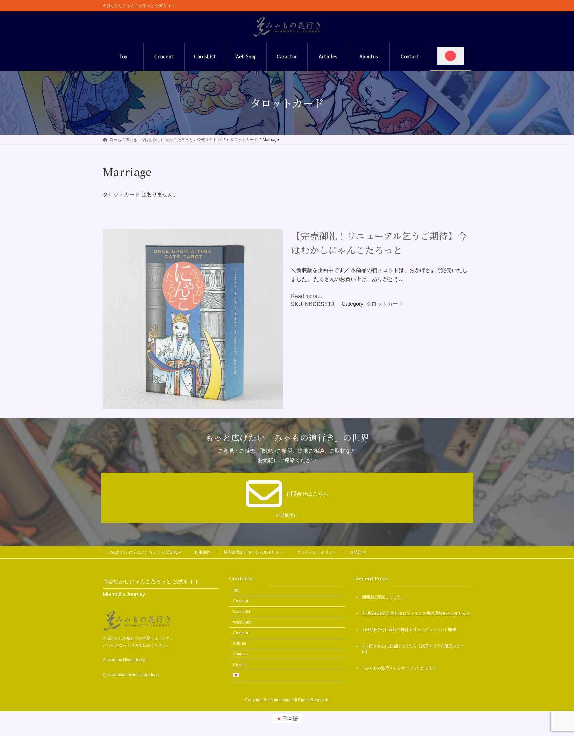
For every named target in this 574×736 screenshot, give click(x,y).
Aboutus (240, 654)
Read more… (307, 296)
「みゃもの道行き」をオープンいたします (399, 668)
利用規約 (202, 552)
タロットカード (384, 304)
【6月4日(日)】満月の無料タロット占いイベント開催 (408, 629)
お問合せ (358, 552)
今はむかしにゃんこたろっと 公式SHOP (145, 552)
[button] (287, 498)
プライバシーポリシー (316, 552)
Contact (240, 664)
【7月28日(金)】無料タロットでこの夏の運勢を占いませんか (415, 613)
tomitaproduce (146, 674)
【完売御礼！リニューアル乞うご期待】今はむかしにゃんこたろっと (379, 242)
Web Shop (242, 622)
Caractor (240, 632)
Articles (239, 643)
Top (236, 590)
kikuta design (135, 660)
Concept (240, 601)
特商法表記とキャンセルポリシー (253, 552)
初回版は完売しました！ (383, 597)
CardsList (241, 611)
